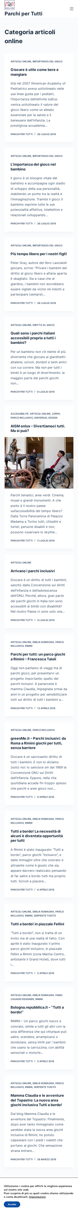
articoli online (21, 61)
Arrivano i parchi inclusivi (33, 571)
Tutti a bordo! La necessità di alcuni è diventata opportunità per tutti (37, 836)
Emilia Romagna (43, 642)
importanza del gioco (47, 61)
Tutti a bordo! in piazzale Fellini (37, 924)
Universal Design (45, 417)
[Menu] (71, 9)
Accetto (12, 1204)
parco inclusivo (22, 417)
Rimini (28, 645)
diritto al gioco (43, 324)
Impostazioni (37, 1197)
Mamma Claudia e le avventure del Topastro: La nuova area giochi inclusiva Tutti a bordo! (37, 1100)
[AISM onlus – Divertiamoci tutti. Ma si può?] (39, 462)
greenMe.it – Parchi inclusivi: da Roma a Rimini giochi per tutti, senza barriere (38, 743)
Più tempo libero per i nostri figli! (39, 254)
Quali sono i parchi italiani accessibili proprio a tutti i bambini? (33, 338)
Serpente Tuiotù (45, 915)
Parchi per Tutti (23, 14)
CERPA (56, 413)
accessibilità (20, 413)
